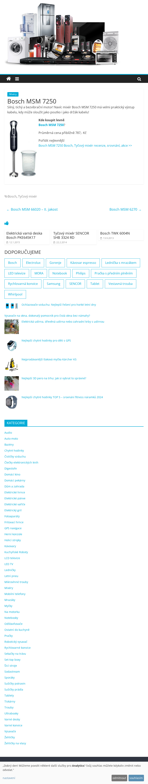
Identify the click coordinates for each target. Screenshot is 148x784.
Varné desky (12, 719)
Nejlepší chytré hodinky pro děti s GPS (46, 340)
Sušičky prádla (13, 689)
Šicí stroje (10, 665)
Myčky (8, 606)
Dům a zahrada (14, 486)
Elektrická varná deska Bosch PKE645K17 (24, 235)
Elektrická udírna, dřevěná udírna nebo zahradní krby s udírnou (63, 321)
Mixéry (13, 94)
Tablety (9, 695)
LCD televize (12, 558)
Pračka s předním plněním (114, 273)
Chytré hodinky (14, 450)
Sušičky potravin (14, 683)
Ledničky (10, 570)
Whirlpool (15, 294)
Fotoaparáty (12, 516)
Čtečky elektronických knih (21, 462)
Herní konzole (13, 534)
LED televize (16, 273)
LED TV (8, 564)
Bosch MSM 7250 (51, 125)
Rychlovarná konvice (23, 284)
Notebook (59, 273)
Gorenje (55, 263)
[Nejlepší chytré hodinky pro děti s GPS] (11, 347)
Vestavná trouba (120, 284)
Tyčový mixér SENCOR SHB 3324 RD (71, 235)
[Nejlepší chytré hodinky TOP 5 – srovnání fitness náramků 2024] (11, 404)
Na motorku (12, 612)
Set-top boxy (12, 659)
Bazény (9, 444)
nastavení (9, 778)
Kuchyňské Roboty (16, 552)
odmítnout (119, 778)
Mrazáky (9, 600)
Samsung (53, 284)
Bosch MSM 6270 (125, 209)
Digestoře (10, 468)
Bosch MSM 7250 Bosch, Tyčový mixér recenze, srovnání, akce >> (85, 145)
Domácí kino (12, 474)
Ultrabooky (11, 713)
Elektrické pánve (14, 498)
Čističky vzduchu (15, 456)
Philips (81, 273)
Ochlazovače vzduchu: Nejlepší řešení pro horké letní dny (59, 304)
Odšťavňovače (13, 624)
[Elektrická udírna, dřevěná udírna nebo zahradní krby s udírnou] (11, 328)
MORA (38, 273)
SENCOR (75, 284)
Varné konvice (13, 725)
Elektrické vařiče (14, 504)
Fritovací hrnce (14, 522)
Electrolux (33, 263)
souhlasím (136, 778)
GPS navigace (13, 528)
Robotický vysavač (15, 642)
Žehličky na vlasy (15, 743)
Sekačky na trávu (15, 653)
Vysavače (10, 731)
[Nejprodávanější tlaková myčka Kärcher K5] (11, 366)
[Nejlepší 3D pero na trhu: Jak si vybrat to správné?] (11, 385)
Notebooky (11, 618)
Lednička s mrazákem (120, 263)
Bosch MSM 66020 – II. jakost (32, 209)
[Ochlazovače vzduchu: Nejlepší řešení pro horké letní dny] (11, 308)
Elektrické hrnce (14, 492)
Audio (8, 432)
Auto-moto (11, 438)
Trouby (8, 707)
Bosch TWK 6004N (115, 233)
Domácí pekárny (14, 480)
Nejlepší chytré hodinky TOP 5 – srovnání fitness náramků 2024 (62, 397)
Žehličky (9, 737)
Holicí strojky (12, 540)
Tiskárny (9, 701)
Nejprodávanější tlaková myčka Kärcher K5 (49, 359)
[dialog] (74, 773)
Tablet (94, 284)
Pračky (8, 636)
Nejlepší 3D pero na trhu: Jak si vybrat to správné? (54, 378)
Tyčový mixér (27, 196)
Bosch (12, 196)
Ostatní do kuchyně (16, 630)
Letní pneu (11, 576)
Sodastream (12, 671)
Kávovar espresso (83, 263)
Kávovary (10, 546)
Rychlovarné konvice (17, 647)
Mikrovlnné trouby (16, 582)
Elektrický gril (13, 510)
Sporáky (9, 677)
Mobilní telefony (14, 594)
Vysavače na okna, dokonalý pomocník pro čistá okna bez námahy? (47, 315)
